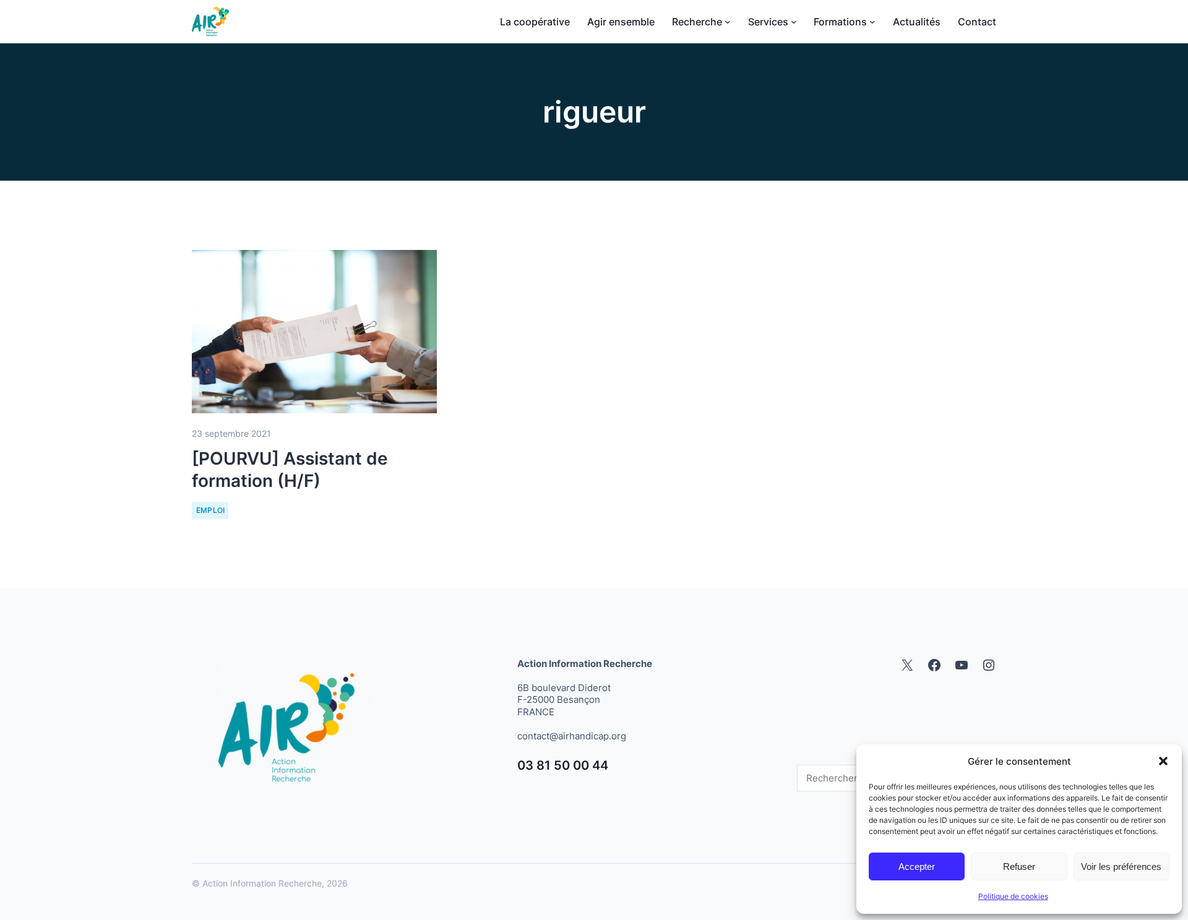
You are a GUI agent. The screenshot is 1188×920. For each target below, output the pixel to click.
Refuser (1019, 866)
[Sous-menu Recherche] (728, 22)
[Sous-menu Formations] (872, 22)
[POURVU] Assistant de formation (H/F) (290, 469)
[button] (1163, 761)
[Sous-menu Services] (794, 22)
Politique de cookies (1013, 896)
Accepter (916, 866)
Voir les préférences (1121, 866)
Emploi (210, 510)
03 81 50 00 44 (562, 765)
